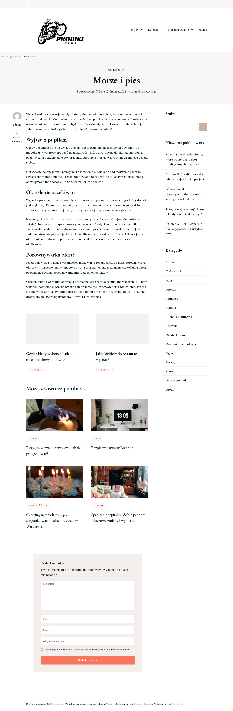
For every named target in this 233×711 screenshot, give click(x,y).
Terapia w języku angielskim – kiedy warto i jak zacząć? (185, 211)
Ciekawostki (174, 271)
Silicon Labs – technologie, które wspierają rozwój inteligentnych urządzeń (184, 159)
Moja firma (58, 703)
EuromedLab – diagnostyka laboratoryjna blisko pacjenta (186, 177)
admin (17, 124)
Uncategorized (176, 380)
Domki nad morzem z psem (64, 219)
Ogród (170, 353)
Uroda (170, 389)
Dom (169, 280)
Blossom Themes (143, 703)
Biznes (202, 29)
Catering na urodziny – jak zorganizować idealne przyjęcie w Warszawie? (52, 520)
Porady (134, 29)
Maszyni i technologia (181, 344)
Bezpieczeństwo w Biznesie (112, 447)
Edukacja (99, 505)
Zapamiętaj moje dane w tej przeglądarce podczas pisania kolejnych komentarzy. (87, 649)
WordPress (178, 703)
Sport (169, 371)
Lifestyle (172, 326)
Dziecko (153, 29)
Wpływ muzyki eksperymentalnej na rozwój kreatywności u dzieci (185, 194)
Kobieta (171, 307)
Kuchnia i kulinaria (38, 505)
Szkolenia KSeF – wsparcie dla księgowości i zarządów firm (184, 229)
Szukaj (170, 114)
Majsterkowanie (178, 29)
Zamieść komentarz (18, 139)
